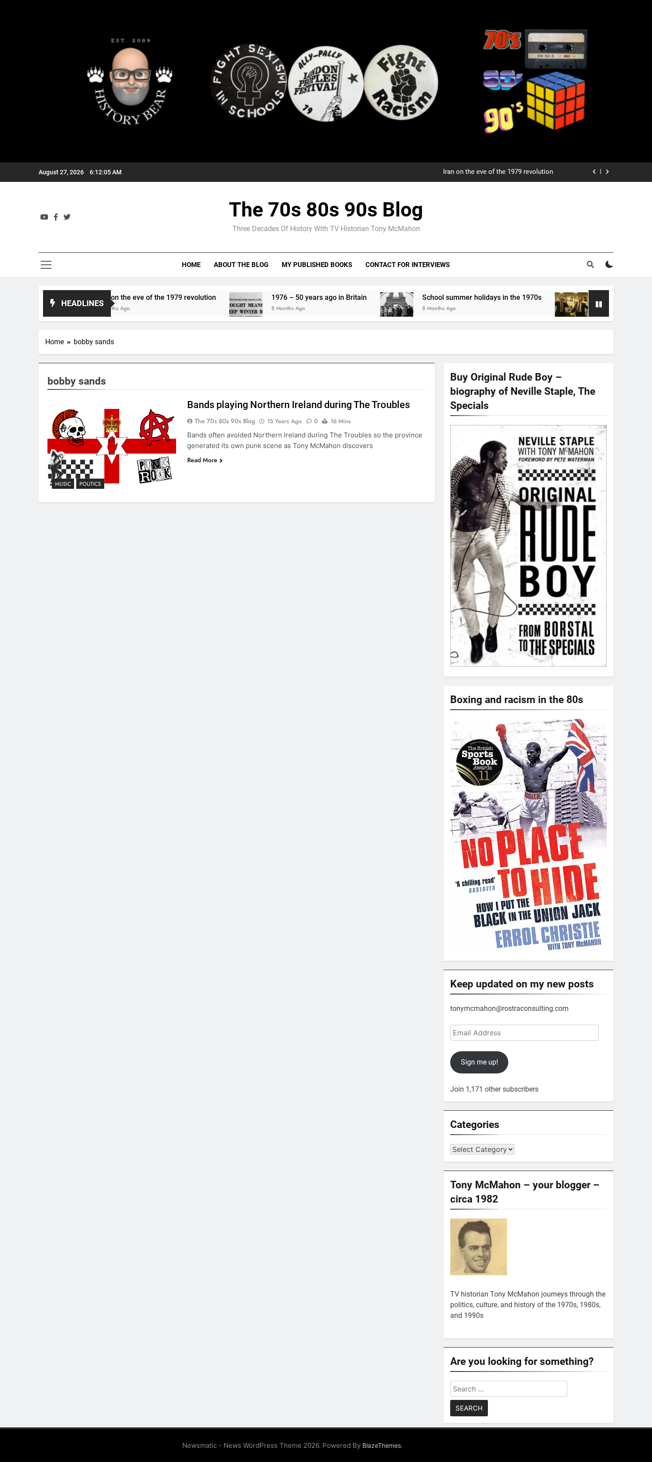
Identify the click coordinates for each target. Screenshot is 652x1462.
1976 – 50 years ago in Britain (509, 172)
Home (191, 265)
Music (63, 484)
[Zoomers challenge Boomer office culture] (528, 309)
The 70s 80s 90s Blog (326, 209)
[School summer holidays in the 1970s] (353, 309)
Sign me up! (479, 1062)
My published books (317, 265)
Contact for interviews (407, 265)
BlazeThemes (381, 1445)
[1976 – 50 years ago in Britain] (203, 309)
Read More (202, 460)
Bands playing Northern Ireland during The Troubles (298, 404)
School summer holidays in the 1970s (439, 297)
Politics (90, 484)
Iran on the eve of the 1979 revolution (113, 297)
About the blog (241, 265)
